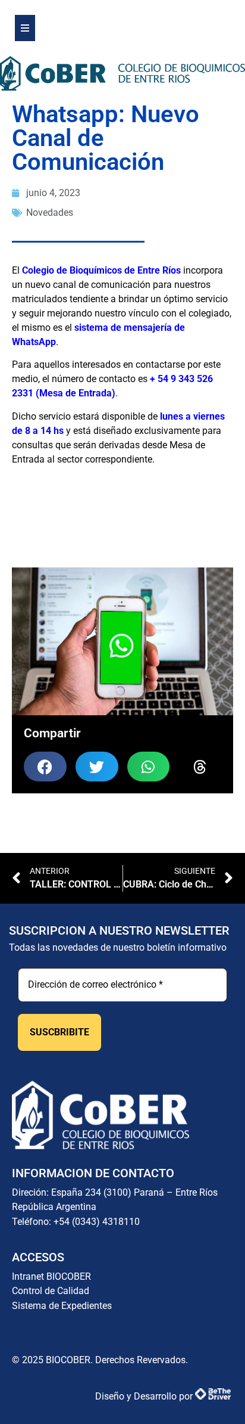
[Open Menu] (25, 28)
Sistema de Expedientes (62, 1305)
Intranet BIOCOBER (51, 1276)
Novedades (49, 212)
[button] (45, 766)
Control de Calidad (50, 1290)
